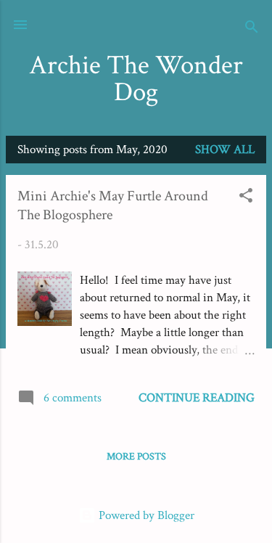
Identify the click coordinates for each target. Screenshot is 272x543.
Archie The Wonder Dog (136, 79)
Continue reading (197, 398)
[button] (246, 198)
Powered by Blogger (145, 515)
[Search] (251, 29)
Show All (225, 150)
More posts (136, 456)
